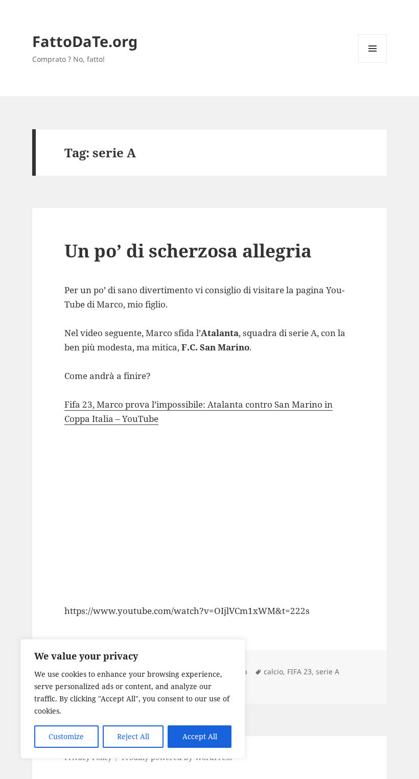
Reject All (133, 736)
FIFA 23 (299, 671)
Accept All (199, 736)
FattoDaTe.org (84, 41)
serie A (327, 671)
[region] (132, 699)
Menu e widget (373, 62)
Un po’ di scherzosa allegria (188, 251)
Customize (66, 736)
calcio (273, 671)
